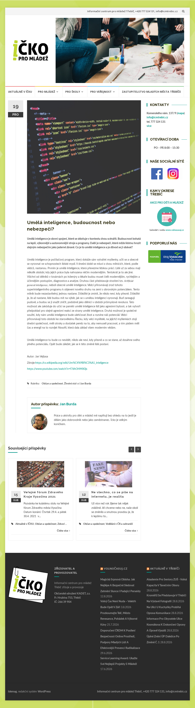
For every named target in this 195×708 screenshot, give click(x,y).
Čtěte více (62, 531)
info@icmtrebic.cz (157, 117)
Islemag (12, 691)
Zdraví (61, 524)
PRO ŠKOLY (72, 91)
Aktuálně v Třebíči (165, 568)
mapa (180, 113)
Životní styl (70, 383)
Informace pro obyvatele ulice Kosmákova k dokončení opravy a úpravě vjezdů (166, 625)
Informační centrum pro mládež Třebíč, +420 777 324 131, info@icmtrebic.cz (132, 11)
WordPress (44, 691)
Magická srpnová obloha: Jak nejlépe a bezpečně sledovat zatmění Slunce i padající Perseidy (120, 585)
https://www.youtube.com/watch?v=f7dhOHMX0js (57, 369)
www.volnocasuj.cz (175, 230)
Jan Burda (85, 383)
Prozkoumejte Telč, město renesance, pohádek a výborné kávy (118, 619)
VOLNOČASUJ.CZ (115, 568)
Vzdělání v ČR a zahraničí (119, 524)
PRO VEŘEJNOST (101, 91)
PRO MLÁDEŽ (46, 91)
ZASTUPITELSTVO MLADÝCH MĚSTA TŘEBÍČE (151, 91)
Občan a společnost (52, 383)
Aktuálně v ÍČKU (20, 91)
